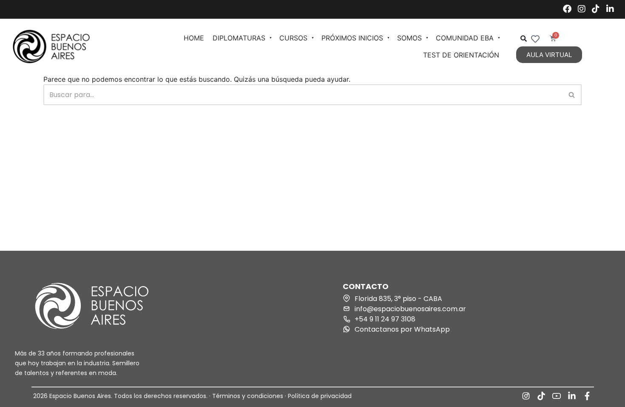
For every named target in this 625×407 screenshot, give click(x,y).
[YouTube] (556, 396)
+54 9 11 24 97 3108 (385, 319)
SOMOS (409, 38)
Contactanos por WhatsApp (402, 329)
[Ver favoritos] (535, 39)
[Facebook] (567, 9)
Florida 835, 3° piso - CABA (398, 299)
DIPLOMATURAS (239, 38)
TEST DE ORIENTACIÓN (461, 55)
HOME (194, 38)
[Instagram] (581, 9)
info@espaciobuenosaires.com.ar (410, 309)
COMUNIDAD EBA (465, 38)
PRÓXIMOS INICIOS (352, 38)
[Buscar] (572, 94)
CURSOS (293, 38)
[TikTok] (595, 9)
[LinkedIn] (610, 9)
